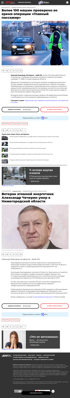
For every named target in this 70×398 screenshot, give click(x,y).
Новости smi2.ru (8, 186)
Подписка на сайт (43, 357)
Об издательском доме (20, 355)
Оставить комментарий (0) (54, 109)
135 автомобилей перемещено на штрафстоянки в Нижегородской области (30, 142)
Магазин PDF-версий (49, 355)
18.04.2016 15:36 (6, 7)
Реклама (38, 355)
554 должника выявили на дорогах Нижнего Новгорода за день (27, 148)
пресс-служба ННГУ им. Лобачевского (13, 250)
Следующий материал (36, 393)
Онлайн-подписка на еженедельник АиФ (25, 357)
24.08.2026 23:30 (6, 191)
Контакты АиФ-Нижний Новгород (22, 359)
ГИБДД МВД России (7, 66)
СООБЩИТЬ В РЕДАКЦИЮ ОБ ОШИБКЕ (44, 359)
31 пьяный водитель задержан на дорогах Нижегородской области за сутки (31, 154)
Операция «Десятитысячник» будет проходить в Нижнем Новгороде (29, 160)
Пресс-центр (31, 355)
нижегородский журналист (43, 297)
